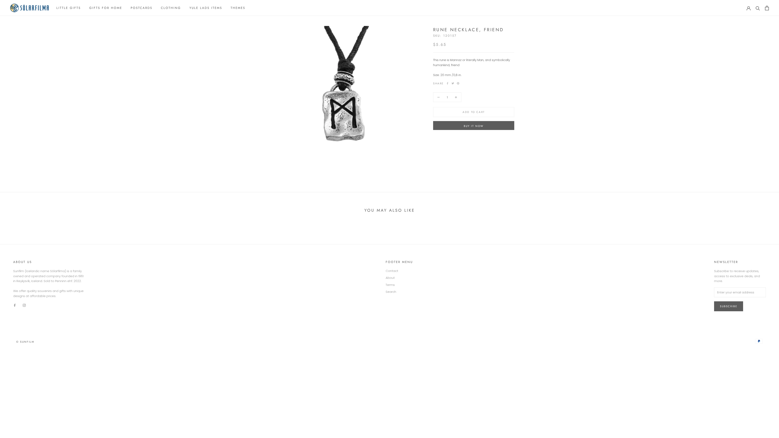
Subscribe (728, 306)
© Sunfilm (25, 342)
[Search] (758, 8)
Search (391, 292)
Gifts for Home (105, 8)
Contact (392, 271)
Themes (238, 8)
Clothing (171, 8)
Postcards (141, 8)
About (390, 278)
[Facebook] (447, 83)
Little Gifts (68, 8)
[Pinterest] (458, 83)
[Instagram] (24, 305)
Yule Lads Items (205, 8)
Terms (390, 285)
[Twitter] (453, 83)
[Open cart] (767, 8)
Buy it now (474, 126)
